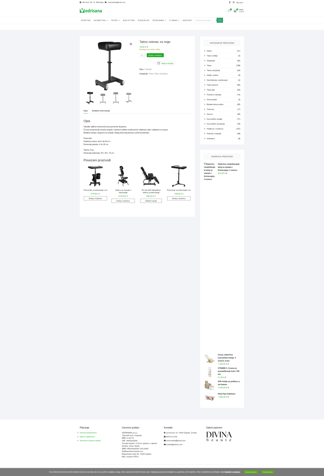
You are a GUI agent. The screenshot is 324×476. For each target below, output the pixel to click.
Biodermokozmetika (215, 104)
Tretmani (210, 109)
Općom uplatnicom (87, 436)
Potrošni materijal (214, 94)
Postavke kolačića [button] (250, 472)
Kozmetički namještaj (216, 123)
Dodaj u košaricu (155, 55)
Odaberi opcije (151, 201)
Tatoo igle (211, 89)
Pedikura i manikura (215, 128)
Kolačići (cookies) (232, 471)
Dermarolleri (212, 99)
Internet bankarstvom (88, 432)
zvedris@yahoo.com (174, 444)
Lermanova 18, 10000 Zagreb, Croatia (181, 432)
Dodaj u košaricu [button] (95, 198)
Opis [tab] (86, 110)
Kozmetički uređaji (214, 119)
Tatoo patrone (212, 84)
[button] (131, 44)
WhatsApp (99, 2)
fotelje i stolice (212, 75)
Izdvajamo (158, 20)
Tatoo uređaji (212, 55)
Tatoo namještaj (160, 73)
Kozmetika (100, 20)
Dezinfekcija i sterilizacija (217, 80)
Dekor (209, 50)
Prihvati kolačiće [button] (268, 472)
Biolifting (129, 20)
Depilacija (211, 60)
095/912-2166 (171, 436)
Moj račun (239, 2)
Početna (86, 20)
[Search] (220, 20)
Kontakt (187, 20)
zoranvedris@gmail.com (116, 2)
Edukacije (143, 20)
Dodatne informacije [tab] (101, 110)
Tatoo (114, 20)
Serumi (210, 114)
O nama (173, 20)
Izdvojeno (211, 138)
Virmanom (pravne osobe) (90, 440)
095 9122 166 (87, 2)
